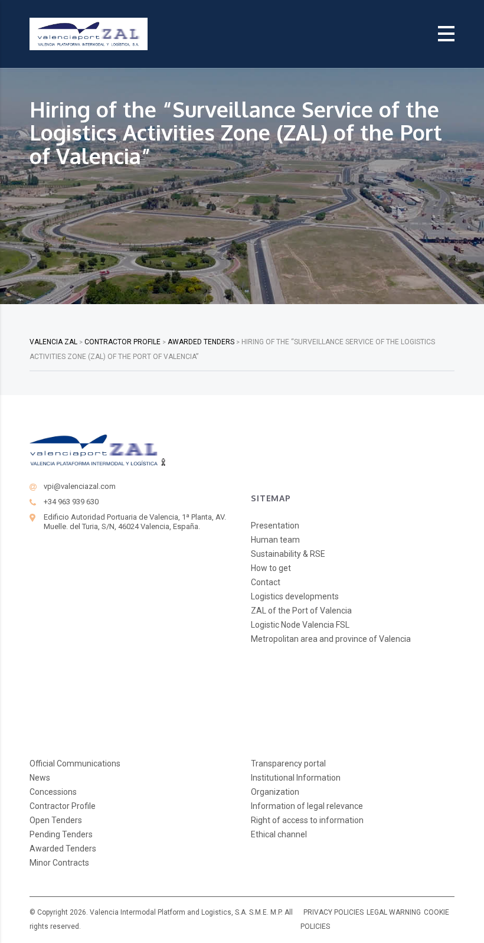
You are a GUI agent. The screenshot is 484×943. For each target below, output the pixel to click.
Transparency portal (288, 763)
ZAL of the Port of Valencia (301, 610)
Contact (265, 582)
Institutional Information (296, 777)
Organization (275, 792)
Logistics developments (295, 596)
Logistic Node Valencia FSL (300, 624)
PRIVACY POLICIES (333, 912)
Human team (275, 539)
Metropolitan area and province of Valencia (331, 639)
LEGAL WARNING (394, 912)
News (40, 777)
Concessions (53, 792)
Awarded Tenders (63, 848)
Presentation (275, 525)
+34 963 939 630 (71, 501)
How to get (271, 568)
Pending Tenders (61, 834)
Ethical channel (279, 834)
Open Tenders (56, 820)
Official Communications (75, 763)
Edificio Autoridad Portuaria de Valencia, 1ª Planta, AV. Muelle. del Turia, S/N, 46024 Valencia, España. (135, 522)
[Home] (89, 33)
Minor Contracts (59, 862)
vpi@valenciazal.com (80, 486)
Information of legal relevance (307, 806)
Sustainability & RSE (288, 554)
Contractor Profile (63, 806)
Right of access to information (307, 820)
